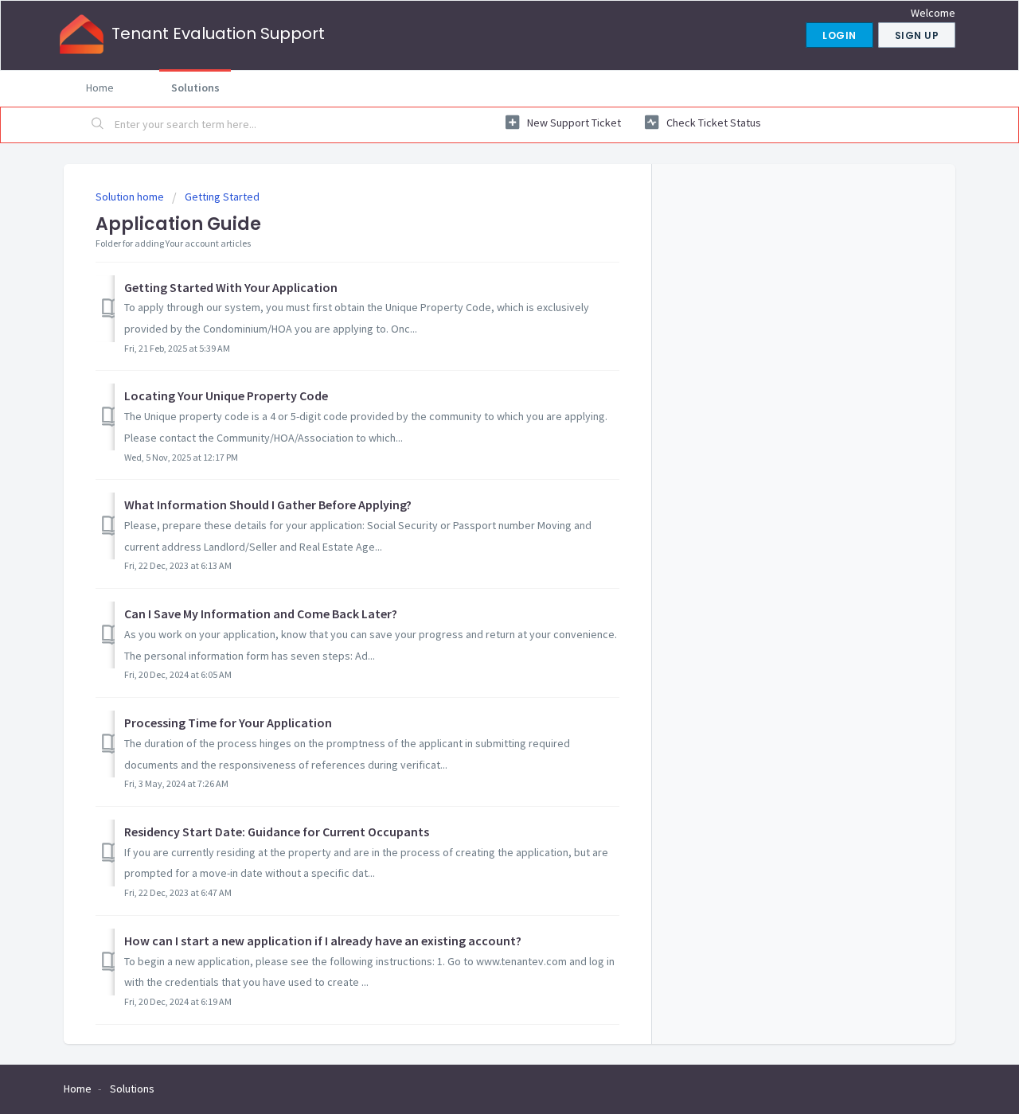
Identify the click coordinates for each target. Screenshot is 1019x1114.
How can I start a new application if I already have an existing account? (322, 940)
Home (100, 87)
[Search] (98, 125)
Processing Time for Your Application (228, 722)
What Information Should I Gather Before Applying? (268, 504)
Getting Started (222, 196)
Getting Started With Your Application (231, 287)
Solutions (195, 87)
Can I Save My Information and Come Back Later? (260, 613)
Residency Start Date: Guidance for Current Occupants (276, 831)
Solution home (131, 196)
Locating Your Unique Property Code (226, 395)
